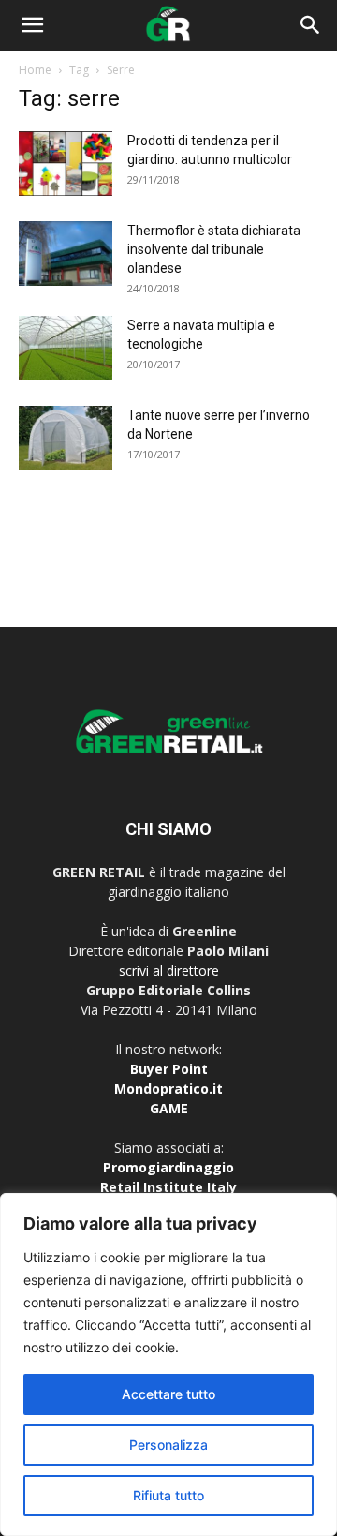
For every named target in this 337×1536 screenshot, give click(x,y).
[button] (32, 25)
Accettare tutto (168, 1394)
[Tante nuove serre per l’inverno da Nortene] (65, 438)
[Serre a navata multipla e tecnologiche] (65, 348)
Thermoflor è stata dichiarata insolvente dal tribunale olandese (213, 249)
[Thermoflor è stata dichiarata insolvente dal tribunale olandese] (65, 253)
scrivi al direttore (169, 970)
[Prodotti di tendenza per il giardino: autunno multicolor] (65, 163)
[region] (168, 1364)
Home (35, 70)
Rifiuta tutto (168, 1495)
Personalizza (168, 1445)
